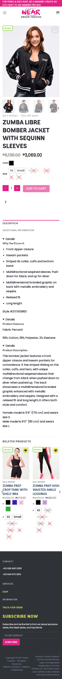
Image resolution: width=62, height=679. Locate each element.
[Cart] (57, 12)
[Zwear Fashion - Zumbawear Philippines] (31, 12)
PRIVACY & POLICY (11, 667)
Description (10, 223)
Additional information (18, 230)
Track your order (13, 607)
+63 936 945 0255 (12, 568)
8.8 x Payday (10, 115)
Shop (5, 591)
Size (5, 173)
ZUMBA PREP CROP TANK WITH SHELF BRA (15, 490)
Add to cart (36, 188)
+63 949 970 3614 (12, 574)
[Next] (54, 61)
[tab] (31, 223)
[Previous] (8, 61)
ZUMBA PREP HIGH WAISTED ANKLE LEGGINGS (46, 490)
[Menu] (5, 12)
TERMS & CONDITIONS (20, 668)
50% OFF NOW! (29, 115)
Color (6, 163)
